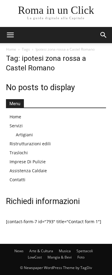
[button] (10, 35)
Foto (81, 257)
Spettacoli (84, 250)
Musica (65, 250)
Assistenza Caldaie (28, 170)
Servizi (16, 126)
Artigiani (24, 135)
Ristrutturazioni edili (30, 143)
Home (11, 49)
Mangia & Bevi (59, 257)
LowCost (35, 257)
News (19, 250)
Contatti (17, 179)
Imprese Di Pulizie (28, 161)
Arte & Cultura (41, 250)
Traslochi (19, 152)
